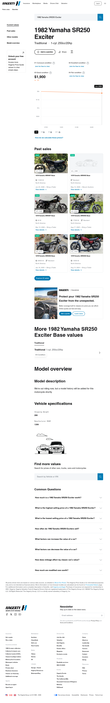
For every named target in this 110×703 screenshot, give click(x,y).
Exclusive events (62, 654)
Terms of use (99, 695)
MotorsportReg (35, 673)
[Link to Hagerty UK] (15, 695)
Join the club (60, 637)
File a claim (9, 640)
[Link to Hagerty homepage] (16, 608)
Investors (85, 657)
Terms (84, 673)
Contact (84, 654)
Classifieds (34, 640)
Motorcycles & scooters (13, 659)
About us (85, 640)
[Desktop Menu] (105, 3)
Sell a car (34, 643)
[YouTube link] (20, 614)
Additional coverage (12, 676)
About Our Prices (60, 583)
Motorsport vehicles (12, 662)
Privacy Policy (95, 620)
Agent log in (9, 687)
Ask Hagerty (60, 643)
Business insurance (12, 670)
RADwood (60, 687)
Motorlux (59, 684)
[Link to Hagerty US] (7, 695)
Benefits (59, 645)
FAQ (83, 668)
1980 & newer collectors (13, 648)
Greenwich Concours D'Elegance (67, 681)
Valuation (59, 640)
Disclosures (84, 695)
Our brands (85, 645)
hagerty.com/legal (59, 587)
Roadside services (62, 662)
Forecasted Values (92, 585)
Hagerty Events (61, 673)
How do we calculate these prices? (49, 138)
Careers (84, 648)
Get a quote (65, 313)
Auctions (34, 637)
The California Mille (62, 679)
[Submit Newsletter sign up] (101, 615)
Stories (33, 656)
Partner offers (61, 648)
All (32, 659)
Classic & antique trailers (13, 656)
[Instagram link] (15, 614)
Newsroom (85, 651)
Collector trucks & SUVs (13, 654)
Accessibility (75, 695)
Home (84, 637)
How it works (35, 645)
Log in (98, 3)
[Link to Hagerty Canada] (11, 695)
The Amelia (60, 676)
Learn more (79, 313)
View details (40, 189)
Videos (33, 654)
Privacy (84, 670)
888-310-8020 (61, 665)
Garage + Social (36, 667)
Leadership (85, 643)
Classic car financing (12, 673)
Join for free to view (42, 66)
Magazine (60, 651)
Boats (7, 665)
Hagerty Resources (37, 670)
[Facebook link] (7, 614)
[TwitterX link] (11, 614)
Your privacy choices (64, 695)
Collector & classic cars (13, 651)
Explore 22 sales (42, 278)
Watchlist (15, 9)
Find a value (6, 9)
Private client (10, 668)
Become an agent (11, 684)
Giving (84, 659)
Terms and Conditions (66, 622)
